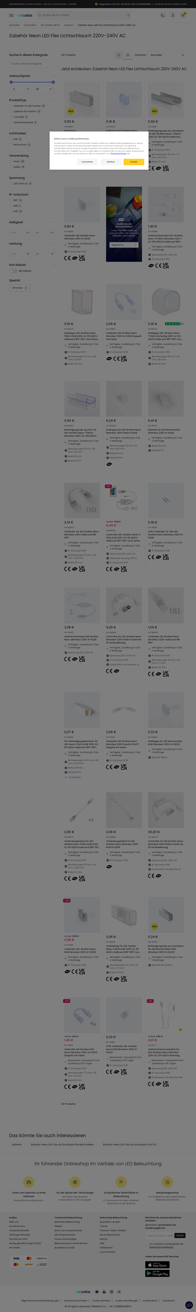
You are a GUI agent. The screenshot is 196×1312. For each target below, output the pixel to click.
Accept (133, 162)
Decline (111, 162)
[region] (99, 150)
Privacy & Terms (118, 153)
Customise (87, 162)
